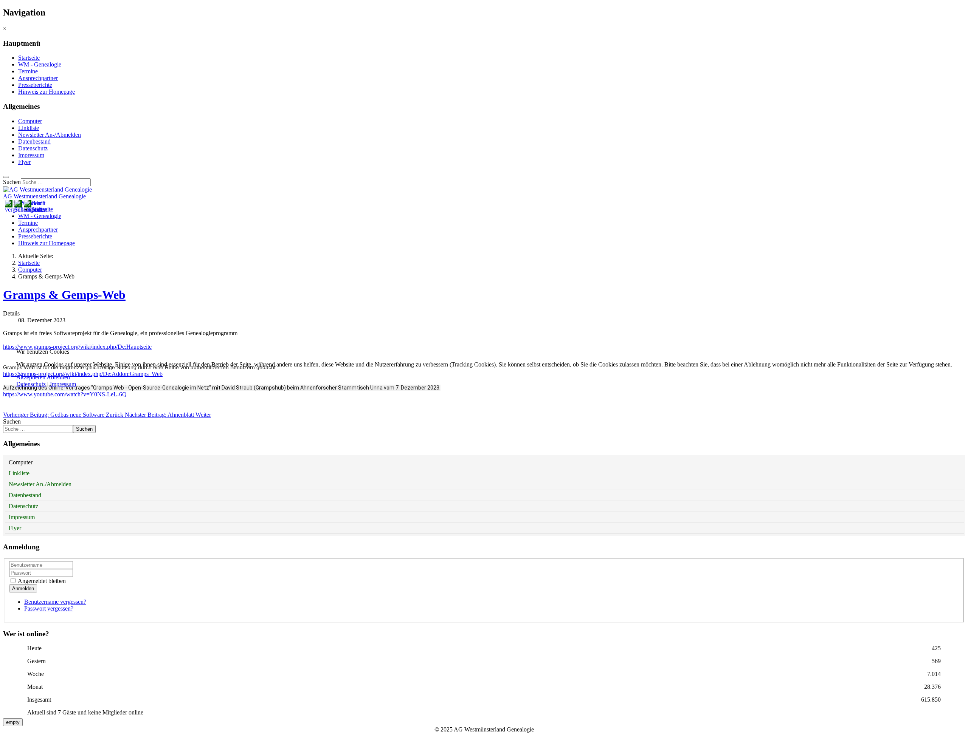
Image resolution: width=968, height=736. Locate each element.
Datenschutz (31, 384)
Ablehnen (58, 377)
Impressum (63, 384)
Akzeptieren (30, 377)
